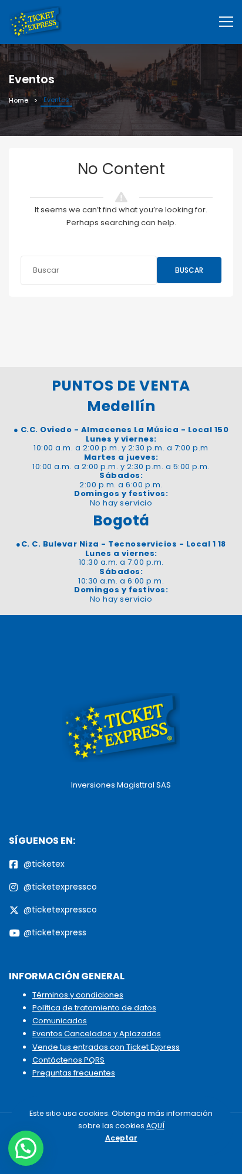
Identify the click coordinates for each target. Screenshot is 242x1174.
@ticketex (44, 864)
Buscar (189, 270)
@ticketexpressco (60, 887)
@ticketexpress (54, 932)
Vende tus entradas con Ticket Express (106, 1047)
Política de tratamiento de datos (94, 1007)
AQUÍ (155, 1126)
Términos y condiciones (77, 994)
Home (18, 100)
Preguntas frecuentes (73, 1072)
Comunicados (59, 1020)
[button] (25, 1148)
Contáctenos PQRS (68, 1060)
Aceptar (121, 1138)
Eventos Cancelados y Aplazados (96, 1033)
